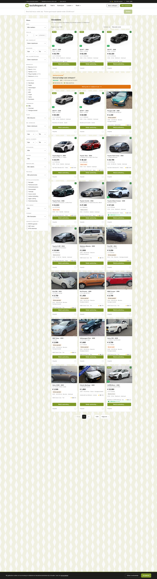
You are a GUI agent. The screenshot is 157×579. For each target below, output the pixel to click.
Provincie (29, 171)
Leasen (69, 5)
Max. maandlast (31, 40)
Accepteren (146, 575)
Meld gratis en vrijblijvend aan (90, 86)
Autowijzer (60, 5)
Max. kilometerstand (32, 56)
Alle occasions (126, 5)
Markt (77, 5)
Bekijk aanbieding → (64, 64)
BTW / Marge (29, 205)
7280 (96, 416)
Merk (27, 24)
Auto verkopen (112, 5)
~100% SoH (115, 215)
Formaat (28, 213)
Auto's (53, 5)
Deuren (28, 155)
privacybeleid (64, 575)
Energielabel (30, 163)
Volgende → (105, 416)
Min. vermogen (30, 122)
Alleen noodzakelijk (132, 575)
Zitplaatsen (29, 147)
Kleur (28, 114)
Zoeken (128, 11)
